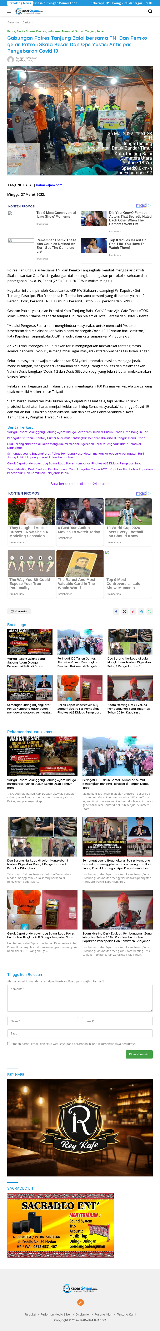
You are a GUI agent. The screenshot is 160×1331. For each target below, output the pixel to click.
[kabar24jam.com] (28, 11)
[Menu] (10, 11)
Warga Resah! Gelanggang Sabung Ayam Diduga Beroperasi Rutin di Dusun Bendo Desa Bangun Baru (78, 432)
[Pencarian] (150, 11)
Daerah (41, 31)
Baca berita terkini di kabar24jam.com (80, 483)
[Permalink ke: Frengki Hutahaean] (10, 59)
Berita (11, 31)
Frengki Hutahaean (26, 58)
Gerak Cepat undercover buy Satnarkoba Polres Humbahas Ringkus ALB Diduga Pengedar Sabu (74, 463)
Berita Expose (26, 31)
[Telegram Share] (141, 611)
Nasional (68, 31)
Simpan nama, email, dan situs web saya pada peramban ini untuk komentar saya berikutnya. (73, 1044)
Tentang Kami (126, 1314)
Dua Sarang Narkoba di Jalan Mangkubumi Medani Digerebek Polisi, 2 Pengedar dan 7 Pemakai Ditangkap (74, 446)
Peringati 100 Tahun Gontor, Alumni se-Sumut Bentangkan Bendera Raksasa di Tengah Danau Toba (76, 438)
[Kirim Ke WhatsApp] (149, 611)
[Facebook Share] (116, 611)
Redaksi (30, 1314)
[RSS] (80, 1302)
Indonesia (54, 31)
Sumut (79, 31)
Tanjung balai (94, 31)
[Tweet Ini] (124, 611)
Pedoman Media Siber (56, 1314)
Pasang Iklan (103, 1314)
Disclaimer (83, 1314)
